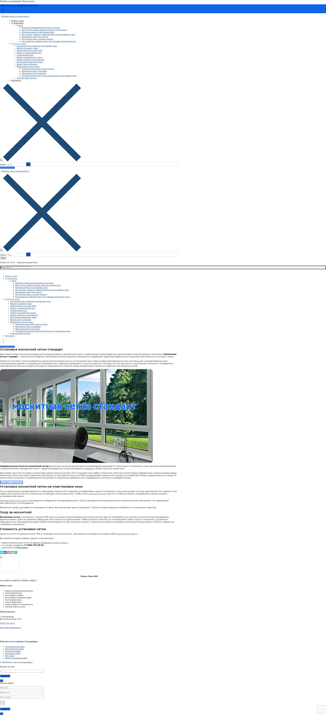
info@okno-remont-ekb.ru (54, 543)
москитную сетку (97, 494)
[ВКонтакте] (5, 552)
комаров (88, 468)
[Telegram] (12, 552)
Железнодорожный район (16, 658)
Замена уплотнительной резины (19, 591)
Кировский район (13, 653)
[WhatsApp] (15, 552)
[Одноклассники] (8, 552)
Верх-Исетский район (14, 649)
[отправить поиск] (28, 164)
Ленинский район (13, 651)
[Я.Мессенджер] (1, 552)
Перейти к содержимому (11, 1)
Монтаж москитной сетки (13, 500)
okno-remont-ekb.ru (127, 534)
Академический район (15, 646)
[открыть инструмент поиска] (40, 161)
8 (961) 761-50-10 (7, 168)
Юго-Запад (10, 656)
